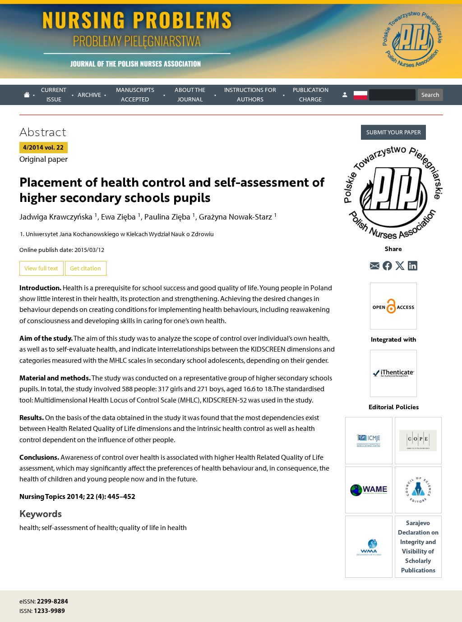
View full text (41, 268)
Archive (89, 95)
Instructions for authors (250, 94)
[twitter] (400, 266)
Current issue (53, 94)
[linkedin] (412, 266)
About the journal (190, 94)
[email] (374, 266)
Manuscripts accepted (135, 94)
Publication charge (310, 94)
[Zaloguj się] (344, 94)
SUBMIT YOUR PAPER (393, 132)
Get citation (85, 268)
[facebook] (387, 266)
